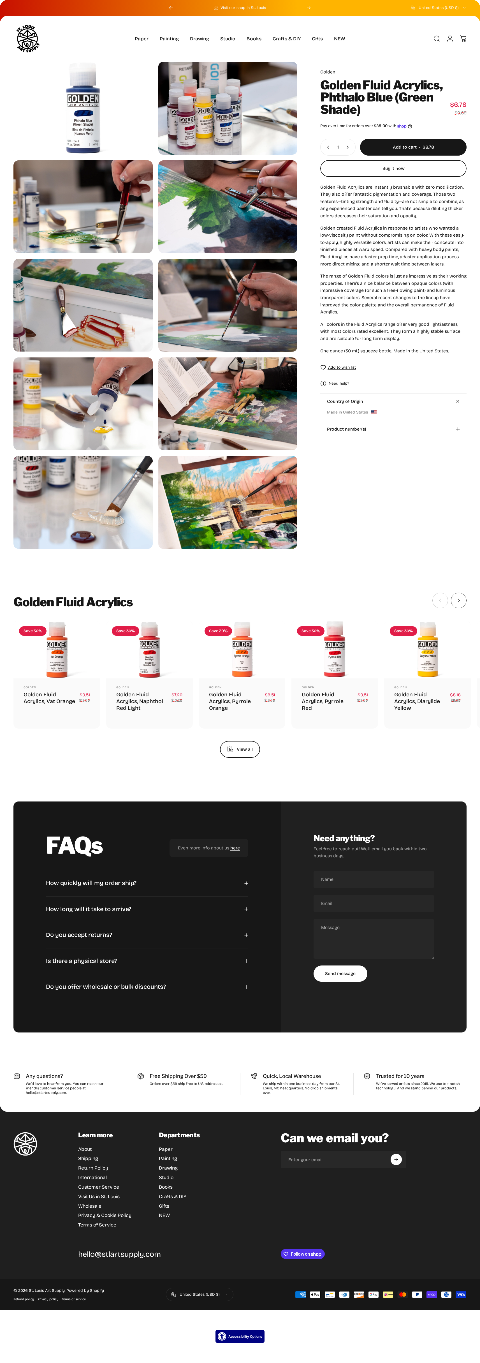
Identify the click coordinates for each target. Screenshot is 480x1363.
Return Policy (93, 1168)
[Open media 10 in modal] (228, 502)
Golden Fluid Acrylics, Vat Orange (49, 697)
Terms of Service (97, 1225)
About (85, 1149)
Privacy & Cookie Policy (104, 1215)
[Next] (309, 8)
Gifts (164, 1206)
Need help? (339, 383)
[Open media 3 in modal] (83, 206)
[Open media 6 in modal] (228, 305)
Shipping (88, 1158)
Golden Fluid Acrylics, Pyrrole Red (323, 701)
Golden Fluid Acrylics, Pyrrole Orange (230, 701)
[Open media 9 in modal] (83, 502)
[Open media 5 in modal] (83, 305)
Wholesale (89, 1206)
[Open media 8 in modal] (228, 404)
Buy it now (393, 168)
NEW (164, 1215)
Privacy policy (48, 1299)
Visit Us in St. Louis (99, 1197)
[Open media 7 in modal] (83, 404)
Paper (166, 1149)
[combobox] (439, 8)
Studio (166, 1178)
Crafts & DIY (172, 1197)
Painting (168, 1158)
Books (166, 1187)
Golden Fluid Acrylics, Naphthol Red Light (139, 701)
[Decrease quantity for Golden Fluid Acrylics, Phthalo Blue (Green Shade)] (327, 147)
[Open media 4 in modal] (228, 206)
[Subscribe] (396, 1159)
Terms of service (74, 1299)
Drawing (168, 1168)
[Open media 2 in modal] (228, 108)
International (92, 1178)
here (235, 847)
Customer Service (98, 1187)
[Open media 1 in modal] (83, 108)
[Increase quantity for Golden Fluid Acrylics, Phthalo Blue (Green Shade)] (348, 147)
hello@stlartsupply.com (46, 1093)
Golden (327, 72)
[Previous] (171, 8)
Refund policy (23, 1299)
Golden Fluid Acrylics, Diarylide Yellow (417, 701)
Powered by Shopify (85, 1290)
